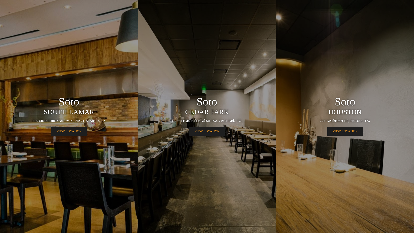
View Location (69, 131)
